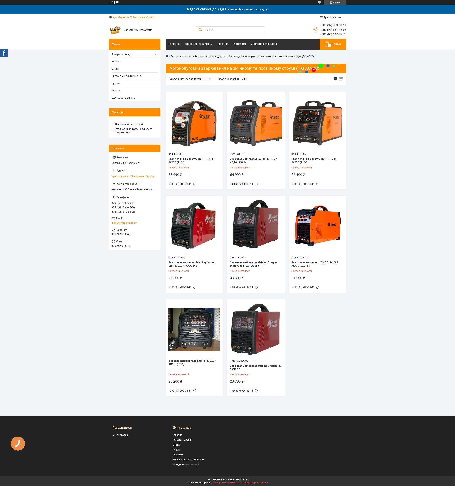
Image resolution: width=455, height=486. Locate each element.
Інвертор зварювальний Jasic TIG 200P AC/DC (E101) (192, 362)
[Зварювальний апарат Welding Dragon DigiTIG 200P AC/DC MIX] (194, 226)
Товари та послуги (197, 44)
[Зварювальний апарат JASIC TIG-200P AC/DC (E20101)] (317, 226)
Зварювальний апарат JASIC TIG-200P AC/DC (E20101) (314, 264)
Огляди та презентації (186, 464)
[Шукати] (200, 30)
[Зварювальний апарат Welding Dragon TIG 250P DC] (256, 329)
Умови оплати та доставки (188, 459)
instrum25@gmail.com (124, 222)
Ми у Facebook (121, 435)
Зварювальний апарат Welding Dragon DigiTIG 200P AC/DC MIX (191, 264)
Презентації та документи (127, 76)
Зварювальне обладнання (210, 56)
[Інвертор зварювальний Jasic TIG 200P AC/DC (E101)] (194, 329)
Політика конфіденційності (254, 482)
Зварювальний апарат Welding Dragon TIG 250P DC (256, 367)
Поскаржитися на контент (226, 482)
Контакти (240, 44)
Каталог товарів (182, 439)
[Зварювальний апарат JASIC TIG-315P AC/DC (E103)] (256, 123)
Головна (174, 44)
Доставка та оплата (264, 44)
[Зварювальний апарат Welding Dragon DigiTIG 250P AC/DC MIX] (256, 226)
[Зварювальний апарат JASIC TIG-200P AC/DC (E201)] (194, 123)
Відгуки (116, 90)
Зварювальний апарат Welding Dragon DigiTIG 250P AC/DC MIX (253, 264)
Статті (115, 68)
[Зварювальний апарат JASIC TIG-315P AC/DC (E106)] (317, 123)
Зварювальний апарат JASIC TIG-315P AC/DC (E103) (253, 161)
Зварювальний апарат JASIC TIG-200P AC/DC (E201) (191, 161)
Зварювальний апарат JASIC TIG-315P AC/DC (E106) (314, 161)
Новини (116, 61)
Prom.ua (244, 479)
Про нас (223, 44)
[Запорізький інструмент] (115, 30)
